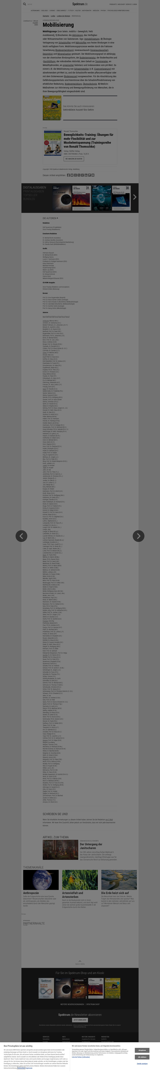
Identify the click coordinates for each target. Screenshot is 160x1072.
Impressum (29, 1068)
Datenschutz (21, 1068)
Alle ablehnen (142, 1057)
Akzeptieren (142, 1050)
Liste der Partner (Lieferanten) (81, 1057)
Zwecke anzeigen (142, 1064)
